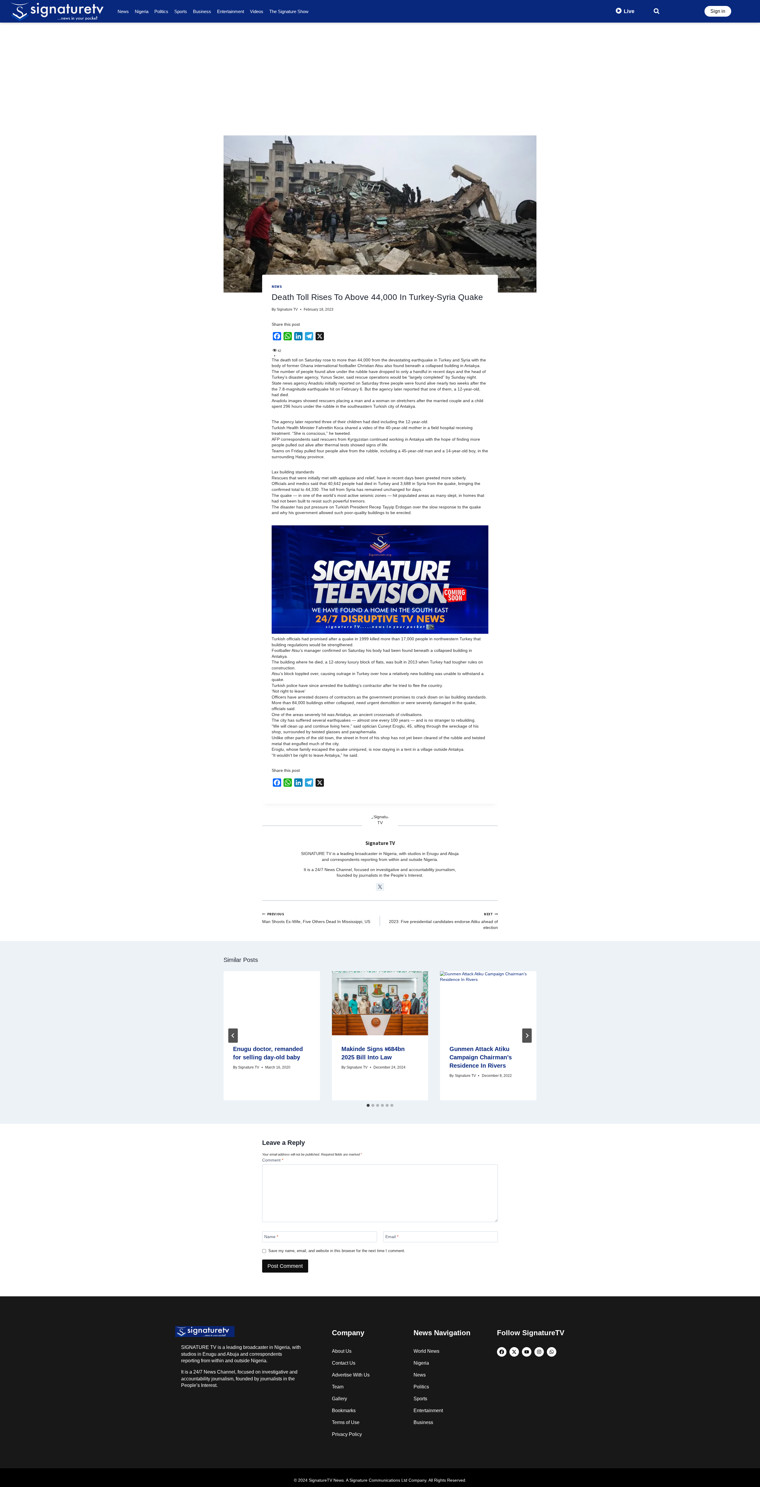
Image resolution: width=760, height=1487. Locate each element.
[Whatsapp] (551, 1352)
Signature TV (287, 309)
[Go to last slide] (233, 1035)
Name (271, 1236)
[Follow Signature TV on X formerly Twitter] (380, 887)
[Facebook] (501, 1352)
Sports (180, 11)
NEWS (277, 286)
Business (202, 11)
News (123, 11)
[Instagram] (539, 1352)
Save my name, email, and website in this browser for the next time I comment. (336, 1251)
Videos (256, 11)
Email (391, 1236)
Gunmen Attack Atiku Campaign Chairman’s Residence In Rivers (480, 1057)
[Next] (527, 1035)
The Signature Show (288, 11)
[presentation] (272, 1003)
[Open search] (656, 11)
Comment (272, 1160)
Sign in (717, 11)
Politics (161, 11)
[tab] (368, 1105)
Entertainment (230, 11)
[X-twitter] (514, 1352)
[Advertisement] (380, 67)
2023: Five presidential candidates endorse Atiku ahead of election (443, 921)
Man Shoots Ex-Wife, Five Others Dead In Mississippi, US (316, 918)
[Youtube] (526, 1352)
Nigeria (141, 11)
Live (629, 11)
